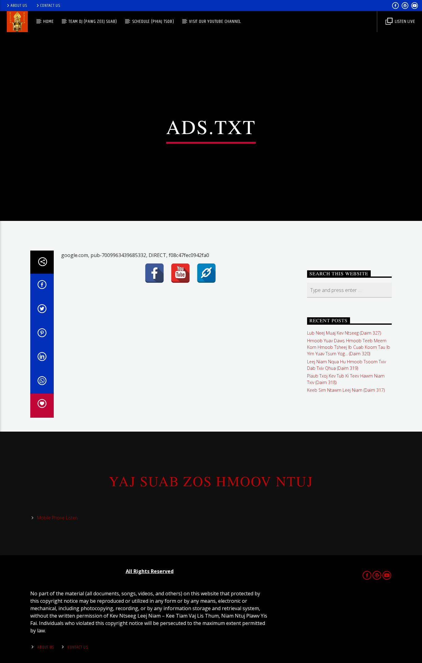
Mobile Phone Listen (57, 518)
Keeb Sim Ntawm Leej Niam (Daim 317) (346, 390)
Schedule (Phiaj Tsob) (153, 21)
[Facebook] (154, 273)
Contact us (50, 5)
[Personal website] (206, 273)
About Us (19, 5)
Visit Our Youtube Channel (215, 21)
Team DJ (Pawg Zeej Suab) (93, 21)
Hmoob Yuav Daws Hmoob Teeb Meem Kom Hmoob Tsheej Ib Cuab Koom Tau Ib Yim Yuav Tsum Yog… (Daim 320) (348, 347)
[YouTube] (180, 273)
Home (48, 21)
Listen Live (404, 21)
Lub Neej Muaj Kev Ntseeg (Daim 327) (344, 333)
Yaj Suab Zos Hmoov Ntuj (211, 480)
